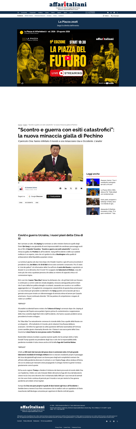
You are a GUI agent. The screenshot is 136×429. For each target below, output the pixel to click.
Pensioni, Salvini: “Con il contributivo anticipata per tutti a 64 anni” (108, 182)
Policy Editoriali (27, 421)
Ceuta (55, 15)
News (53, 12)
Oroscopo (116, 16)
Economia (24, 12)
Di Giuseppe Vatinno (31, 187)
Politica (40, 12)
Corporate (33, 12)
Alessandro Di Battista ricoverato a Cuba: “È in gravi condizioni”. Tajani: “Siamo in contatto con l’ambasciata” (109, 211)
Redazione (36, 421)
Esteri (47, 12)
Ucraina (49, 15)
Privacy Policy (58, 427)
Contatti (19, 421)
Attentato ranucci (40, 15)
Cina (20, 202)
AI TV (71, 12)
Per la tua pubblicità (46, 421)
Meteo (107, 16)
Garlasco (61, 15)
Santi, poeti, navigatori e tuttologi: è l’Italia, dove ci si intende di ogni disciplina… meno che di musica (108, 202)
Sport (65, 12)
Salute (59, 12)
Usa (37, 202)
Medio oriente (29, 15)
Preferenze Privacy (76, 427)
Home (20, 125)
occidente (29, 202)
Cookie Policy (67, 427)
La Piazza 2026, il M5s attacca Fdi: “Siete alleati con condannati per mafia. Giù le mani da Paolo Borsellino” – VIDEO (109, 192)
